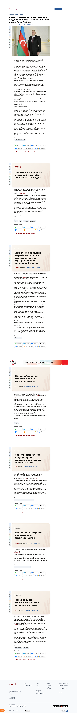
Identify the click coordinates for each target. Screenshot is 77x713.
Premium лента (27, 687)
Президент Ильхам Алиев (20, 139)
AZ (64, 710)
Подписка (49, 685)
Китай (16, 221)
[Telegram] (20, 706)
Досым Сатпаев (18, 337)
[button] (10, 27)
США (20, 221)
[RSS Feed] (25, 706)
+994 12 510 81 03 (12, 697)
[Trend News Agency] (12, 684)
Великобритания (18, 647)
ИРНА (35, 478)
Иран (16, 499)
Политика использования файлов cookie (63, 693)
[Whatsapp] (10, 706)
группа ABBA (26, 647)
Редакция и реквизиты (40, 687)
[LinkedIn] (23, 706)
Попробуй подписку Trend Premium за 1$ (25, 151)
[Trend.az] (13, 9)
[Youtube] (18, 706)
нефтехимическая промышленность (26, 499)
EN (62, 710)
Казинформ (17, 552)
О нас (37, 685)
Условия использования (63, 685)
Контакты (37, 688)
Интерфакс (22, 193)
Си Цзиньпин (25, 221)
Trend (42, 192)
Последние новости (28, 685)
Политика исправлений (40, 693)
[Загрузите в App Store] (56, 706)
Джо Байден (32, 221)
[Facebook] (13, 706)
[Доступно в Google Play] (64, 706)
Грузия (16, 423)
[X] (15, 706)
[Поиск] (43, 9)
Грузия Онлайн (17, 397)
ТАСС (25, 624)
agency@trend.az (12, 698)
